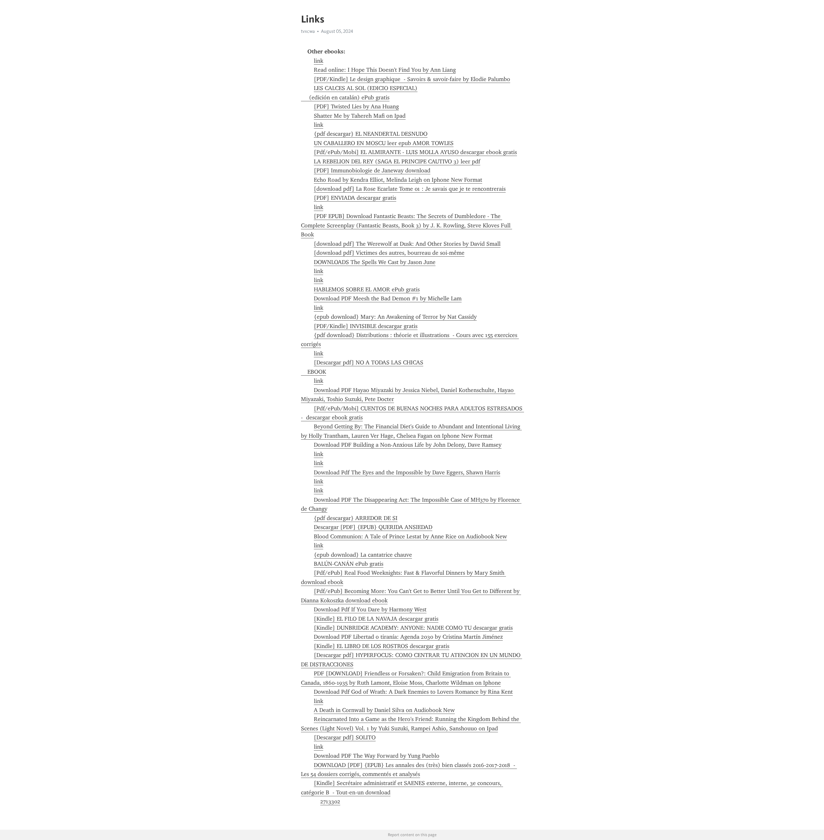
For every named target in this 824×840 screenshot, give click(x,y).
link (318, 60)
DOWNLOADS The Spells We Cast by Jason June (374, 262)
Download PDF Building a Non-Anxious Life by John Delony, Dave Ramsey (407, 444)
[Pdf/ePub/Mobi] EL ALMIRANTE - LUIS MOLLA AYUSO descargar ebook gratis (415, 152)
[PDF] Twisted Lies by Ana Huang (356, 106)
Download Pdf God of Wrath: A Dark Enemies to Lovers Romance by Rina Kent (413, 691)
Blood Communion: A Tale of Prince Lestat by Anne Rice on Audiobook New (410, 536)
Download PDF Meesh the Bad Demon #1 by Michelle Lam (388, 298)
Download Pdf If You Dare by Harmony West (370, 609)
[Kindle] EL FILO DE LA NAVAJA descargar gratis (376, 618)
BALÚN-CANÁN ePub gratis (348, 563)
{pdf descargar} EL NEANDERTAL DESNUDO (370, 133)
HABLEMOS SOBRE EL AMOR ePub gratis (367, 289)
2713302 (330, 801)
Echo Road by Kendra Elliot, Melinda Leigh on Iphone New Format (398, 179)
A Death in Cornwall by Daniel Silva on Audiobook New (384, 710)
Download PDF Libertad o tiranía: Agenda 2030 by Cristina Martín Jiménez (408, 636)
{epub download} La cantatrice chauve (363, 554)
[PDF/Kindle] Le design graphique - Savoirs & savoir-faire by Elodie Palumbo (412, 79)
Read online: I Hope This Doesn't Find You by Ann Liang (385, 69)
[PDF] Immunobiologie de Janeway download (372, 170)
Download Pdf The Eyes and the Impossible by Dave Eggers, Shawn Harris (407, 472)
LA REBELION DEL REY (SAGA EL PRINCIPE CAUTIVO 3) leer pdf (397, 161)
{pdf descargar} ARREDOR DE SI (356, 518)
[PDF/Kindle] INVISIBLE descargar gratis (365, 326)
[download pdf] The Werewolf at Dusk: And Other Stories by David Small (407, 243)
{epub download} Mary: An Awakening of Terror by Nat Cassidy (395, 316)
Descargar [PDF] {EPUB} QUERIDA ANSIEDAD (373, 527)
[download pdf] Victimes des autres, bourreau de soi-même (389, 252)
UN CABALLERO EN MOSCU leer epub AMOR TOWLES (384, 143)
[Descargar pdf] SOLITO (345, 737)
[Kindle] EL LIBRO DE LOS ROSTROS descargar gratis (381, 646)
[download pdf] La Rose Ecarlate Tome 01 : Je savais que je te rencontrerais (410, 188)
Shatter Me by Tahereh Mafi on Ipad (360, 115)
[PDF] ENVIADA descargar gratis (355, 197)
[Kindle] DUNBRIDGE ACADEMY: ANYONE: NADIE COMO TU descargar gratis (413, 627)
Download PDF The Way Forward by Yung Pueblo (376, 755)
